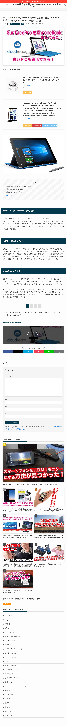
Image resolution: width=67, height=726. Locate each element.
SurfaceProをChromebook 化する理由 (20, 186)
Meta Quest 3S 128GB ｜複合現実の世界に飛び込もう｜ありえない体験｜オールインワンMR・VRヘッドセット (42, 80)
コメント (8, 376)
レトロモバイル (11, 661)
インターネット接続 (12, 636)
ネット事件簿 (10, 640)
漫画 (7, 699)
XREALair (9, 632)
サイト (6, 413)
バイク (8, 644)
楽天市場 (37, 125)
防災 (7, 707)
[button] (8, 351)
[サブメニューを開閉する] (62, 624)
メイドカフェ (10, 653)
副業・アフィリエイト (13, 678)
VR (7, 628)
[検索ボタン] (65, 5)
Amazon (27, 92)
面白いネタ (10, 715)
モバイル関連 (11, 657)
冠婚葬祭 (9, 674)
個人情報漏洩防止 (11, 669)
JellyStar (9, 620)
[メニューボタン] (2, 5)
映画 (7, 690)
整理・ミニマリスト (12, 682)
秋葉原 (8, 703)
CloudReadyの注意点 (15, 192)
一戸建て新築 (10, 665)
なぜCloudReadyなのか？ (16, 189)
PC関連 (11, 23)
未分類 (22, 23)
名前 (6, 399)
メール (6, 406)
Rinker (29, 85)
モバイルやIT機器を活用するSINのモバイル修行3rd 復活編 (33, 5)
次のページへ (9, 196)
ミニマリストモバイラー (14, 649)
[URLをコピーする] (59, 351)
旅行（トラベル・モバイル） (15, 686)
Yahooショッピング (49, 125)
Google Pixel (10, 615)
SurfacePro (17, 23)
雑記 (8, 711)
